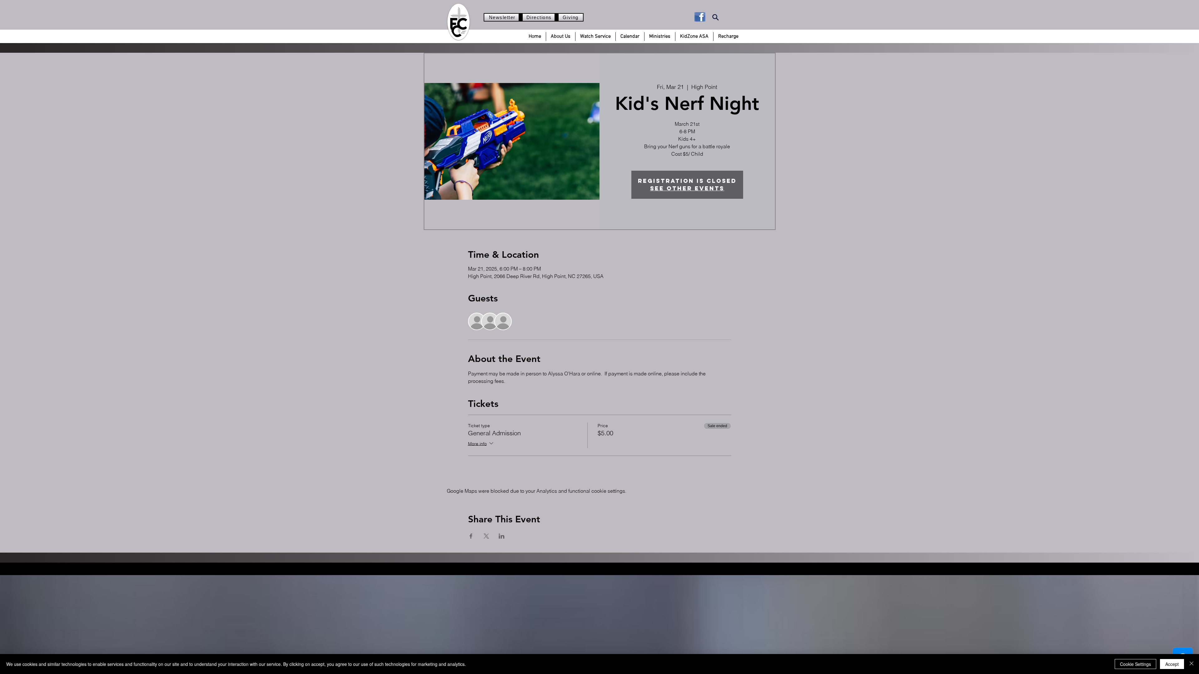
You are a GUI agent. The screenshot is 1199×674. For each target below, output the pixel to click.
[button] (560, 36)
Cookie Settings (1135, 664)
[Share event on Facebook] (471, 536)
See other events (687, 188)
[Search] (715, 17)
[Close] (1191, 664)
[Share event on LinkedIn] (502, 536)
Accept (1172, 664)
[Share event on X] (486, 536)
